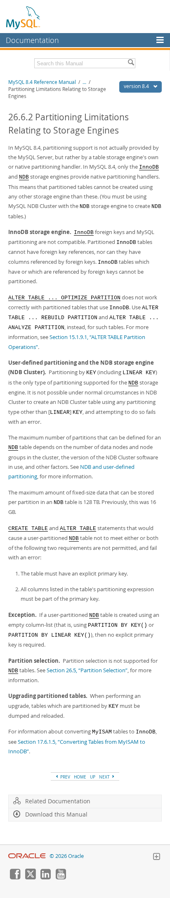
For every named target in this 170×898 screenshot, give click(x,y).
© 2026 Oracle (67, 856)
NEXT (105, 777)
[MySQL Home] (23, 17)
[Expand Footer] (156, 857)
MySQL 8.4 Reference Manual (42, 82)
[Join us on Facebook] (14, 877)
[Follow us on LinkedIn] (45, 877)
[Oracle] (27, 856)
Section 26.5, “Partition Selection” (87, 670)
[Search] (131, 63)
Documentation (32, 40)
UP (92, 777)
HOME (80, 777)
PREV (64, 777)
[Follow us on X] (30, 877)
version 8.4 (137, 86)
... (84, 82)
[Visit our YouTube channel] (60, 877)
